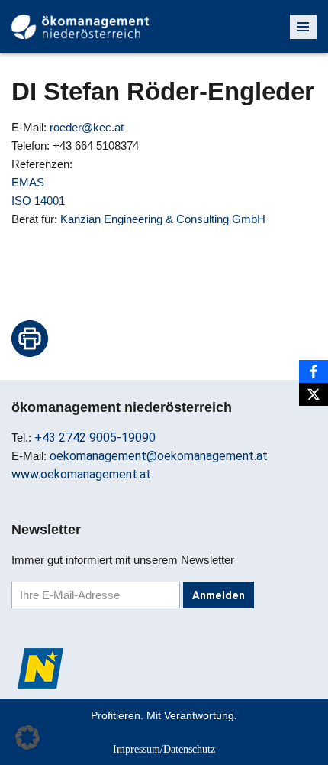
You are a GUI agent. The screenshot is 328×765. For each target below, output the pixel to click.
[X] (313, 394)
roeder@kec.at (87, 127)
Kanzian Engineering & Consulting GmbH (162, 218)
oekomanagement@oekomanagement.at (159, 456)
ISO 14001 (38, 200)
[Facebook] (313, 371)
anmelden (218, 595)
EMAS (27, 182)
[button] (27, 737)
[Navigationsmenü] (303, 27)
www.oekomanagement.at (81, 474)
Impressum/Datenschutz (164, 749)
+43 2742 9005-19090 (95, 437)
